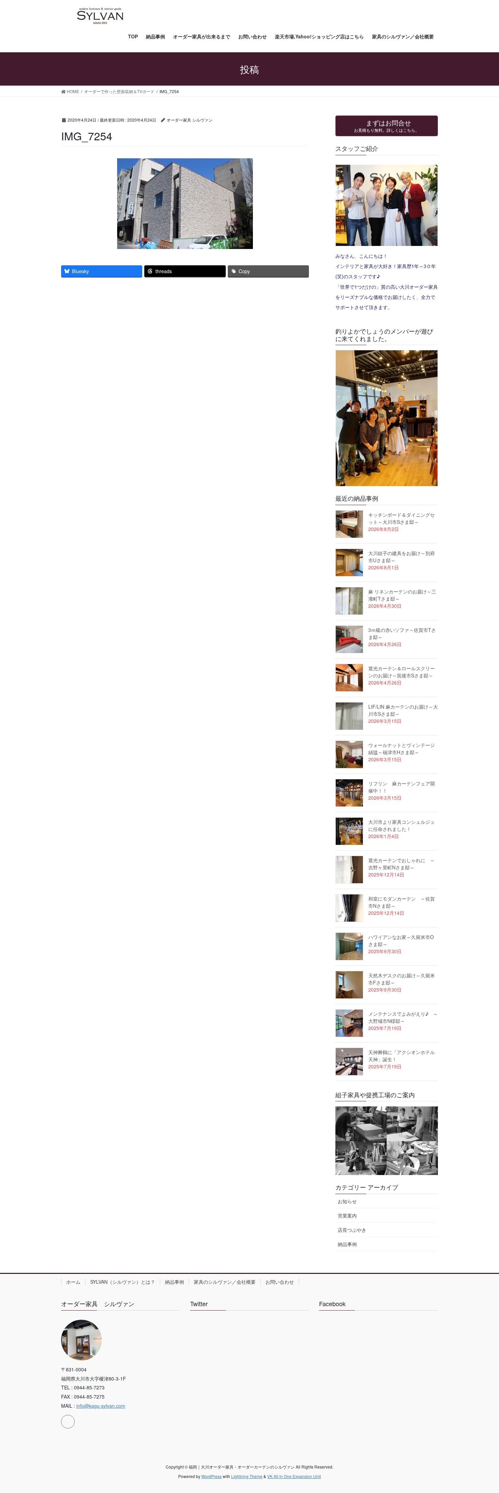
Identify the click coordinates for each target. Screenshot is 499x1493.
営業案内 (347, 1215)
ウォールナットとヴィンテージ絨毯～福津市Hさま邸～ (401, 749)
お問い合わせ (279, 1281)
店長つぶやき (352, 1229)
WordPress (211, 1476)
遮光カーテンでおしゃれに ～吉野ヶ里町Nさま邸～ (401, 864)
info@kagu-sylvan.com (100, 1405)
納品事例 (347, 1244)
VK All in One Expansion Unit (294, 1476)
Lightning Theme (246, 1476)
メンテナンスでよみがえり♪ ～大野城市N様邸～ (403, 1017)
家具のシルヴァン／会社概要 (225, 1281)
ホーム (73, 1281)
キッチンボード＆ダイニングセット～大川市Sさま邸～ (401, 518)
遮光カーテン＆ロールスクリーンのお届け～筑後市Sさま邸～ (401, 672)
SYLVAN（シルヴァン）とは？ (122, 1281)
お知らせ (347, 1201)
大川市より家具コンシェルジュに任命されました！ (401, 825)
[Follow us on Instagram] (68, 1421)
